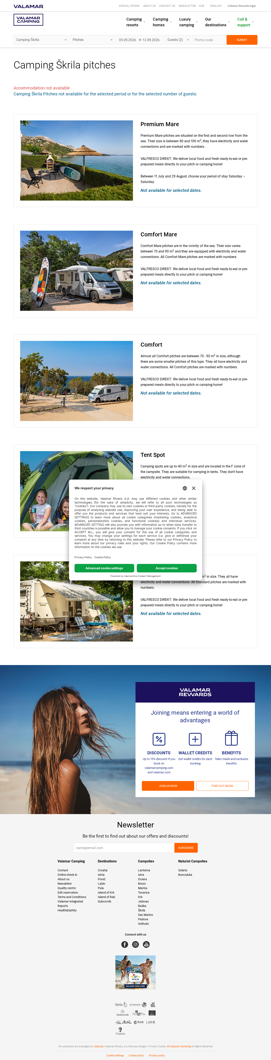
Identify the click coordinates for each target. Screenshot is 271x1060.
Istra (141, 874)
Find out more (222, 786)
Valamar (98, 1046)
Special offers (129, 5)
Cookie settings (115, 1055)
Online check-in (67, 874)
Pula (101, 888)
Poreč (101, 879)
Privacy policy (157, 1055)
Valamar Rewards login (242, 5)
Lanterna (144, 870)
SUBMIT (242, 40)
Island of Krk (106, 892)
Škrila (141, 910)
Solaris (182, 870)
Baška (142, 906)
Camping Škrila (47, 65)
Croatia (103, 870)
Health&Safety (67, 910)
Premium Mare (160, 124)
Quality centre (67, 888)
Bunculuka (185, 874)
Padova (143, 919)
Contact (63, 870)
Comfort (151, 344)
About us (149, 5)
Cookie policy (136, 1055)
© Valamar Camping (179, 1046)
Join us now (168, 786)
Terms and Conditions (72, 897)
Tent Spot (153, 455)
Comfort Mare (159, 234)
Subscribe (186, 847)
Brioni (142, 883)
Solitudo (143, 923)
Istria (101, 874)
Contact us (167, 5)
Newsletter (187, 5)
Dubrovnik (104, 901)
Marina (142, 888)
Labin (101, 883)
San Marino (145, 914)
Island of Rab (106, 897)
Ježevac (143, 901)
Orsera (142, 879)
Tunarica (143, 892)
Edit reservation (68, 892)
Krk (140, 897)
